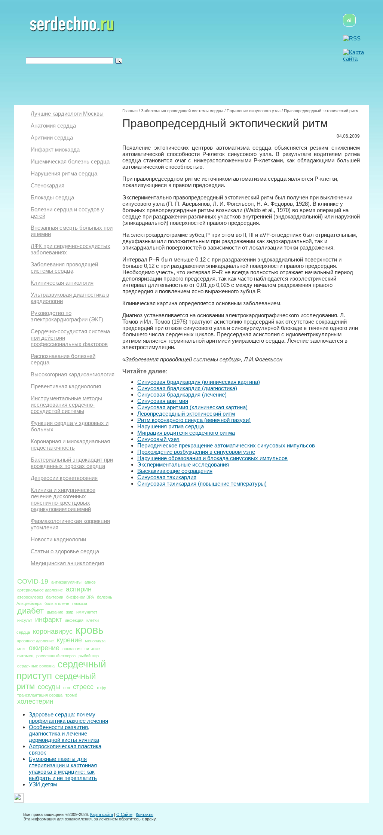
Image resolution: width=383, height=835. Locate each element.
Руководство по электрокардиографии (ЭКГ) (67, 316)
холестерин (35, 701)
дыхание (55, 612)
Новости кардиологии (58, 539)
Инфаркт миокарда (55, 149)
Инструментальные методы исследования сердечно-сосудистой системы (66, 404)
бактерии (54, 597)
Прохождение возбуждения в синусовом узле (196, 452)
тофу (101, 687)
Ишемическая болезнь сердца (70, 161)
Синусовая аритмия (162, 401)
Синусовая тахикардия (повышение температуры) (202, 483)
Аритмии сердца (52, 137)
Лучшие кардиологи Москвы (67, 113)
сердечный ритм (56, 681)
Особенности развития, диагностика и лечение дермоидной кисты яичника (64, 733)
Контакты (144, 814)
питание (92, 648)
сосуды (49, 687)
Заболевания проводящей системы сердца (64, 267)
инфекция (74, 620)
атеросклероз (30, 597)
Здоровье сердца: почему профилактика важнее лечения (68, 717)
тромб (71, 695)
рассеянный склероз (56, 656)
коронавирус (53, 631)
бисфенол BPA (80, 597)
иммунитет (86, 612)
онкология (72, 648)
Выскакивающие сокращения (174, 471)
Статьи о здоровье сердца (65, 551)
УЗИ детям (43, 784)
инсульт (24, 620)
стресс (83, 687)
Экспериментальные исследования (183, 464)
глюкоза (79, 603)
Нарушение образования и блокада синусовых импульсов (212, 458)
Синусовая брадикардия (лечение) (182, 394)
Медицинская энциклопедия (67, 563)
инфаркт (48, 619)
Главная (130, 110)
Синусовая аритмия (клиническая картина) (192, 407)
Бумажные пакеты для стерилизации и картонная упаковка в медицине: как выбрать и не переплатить (63, 768)
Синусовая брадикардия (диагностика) (187, 388)
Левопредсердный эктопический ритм (186, 413)
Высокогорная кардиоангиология (72, 374)
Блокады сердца (52, 197)
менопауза (95, 641)
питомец (25, 656)
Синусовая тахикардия (166, 477)
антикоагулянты (66, 582)
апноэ (90, 582)
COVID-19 (32, 581)
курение (69, 640)
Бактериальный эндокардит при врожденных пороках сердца (72, 462)
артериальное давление (40, 590)
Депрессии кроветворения (64, 478)
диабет (30, 610)
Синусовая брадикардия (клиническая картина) (198, 382)
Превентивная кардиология (66, 386)
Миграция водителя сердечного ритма (186, 432)
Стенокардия (47, 185)
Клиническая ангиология (62, 282)
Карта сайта (101, 814)
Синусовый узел (158, 439)
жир (69, 612)
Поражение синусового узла (254, 110)
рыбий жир (89, 656)
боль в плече (57, 603)
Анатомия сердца (53, 125)
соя (66, 687)
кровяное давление (35, 641)
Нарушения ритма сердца (64, 173)
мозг (21, 648)
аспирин (79, 589)
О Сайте (124, 814)
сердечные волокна (36, 666)
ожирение (44, 648)
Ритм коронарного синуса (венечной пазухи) (194, 420)
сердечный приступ (61, 669)
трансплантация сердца (39, 695)
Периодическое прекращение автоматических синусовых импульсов (226, 445)
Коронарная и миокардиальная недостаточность (70, 444)
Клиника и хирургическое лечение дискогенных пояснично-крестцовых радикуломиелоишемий (63, 499)
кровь (90, 630)
